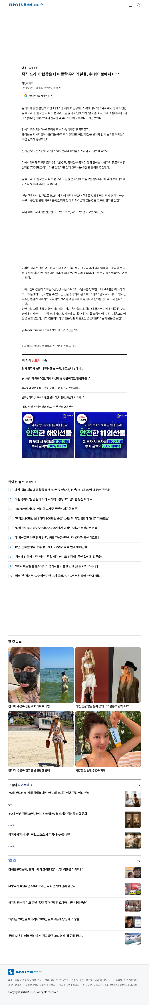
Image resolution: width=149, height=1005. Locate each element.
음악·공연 (33, 67)
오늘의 (20, 785)
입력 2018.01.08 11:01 (47, 87)
